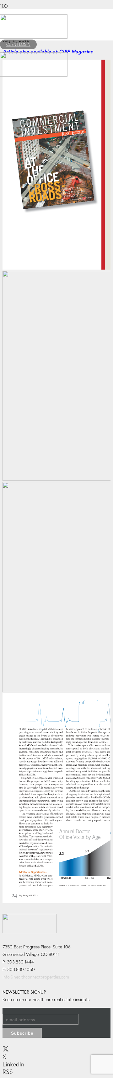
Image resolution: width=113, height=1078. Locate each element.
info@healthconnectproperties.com (36, 977)
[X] (6, 1049)
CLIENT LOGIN (18, 44)
